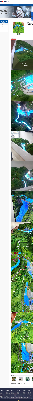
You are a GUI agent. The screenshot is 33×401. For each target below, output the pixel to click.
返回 (26, 383)
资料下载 (24, 393)
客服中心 (24, 390)
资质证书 (18, 393)
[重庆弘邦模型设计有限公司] (5, 1)
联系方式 (29, 390)
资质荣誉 (28, 5)
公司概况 (1, 392)
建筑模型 (2, 24)
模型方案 (12, 393)
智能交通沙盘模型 (3, 26)
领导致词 (1, 393)
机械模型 (7, 396)
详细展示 (13, 38)
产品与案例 (16, 5)
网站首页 (3, 5)
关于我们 (9, 5)
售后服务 (24, 392)
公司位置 (29, 392)
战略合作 (1, 396)
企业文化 (18, 392)
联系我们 (29, 393)
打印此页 (24, 383)
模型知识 (22, 5)
